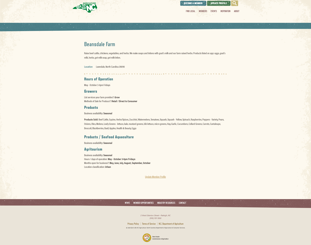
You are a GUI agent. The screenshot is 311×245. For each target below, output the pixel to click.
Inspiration (225, 11)
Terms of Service (149, 223)
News (127, 203)
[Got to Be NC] (85, 7)
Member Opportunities (143, 203)
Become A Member (193, 3)
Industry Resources (166, 203)
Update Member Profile (155, 176)
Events (214, 11)
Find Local (190, 11)
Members (203, 11)
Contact (182, 203)
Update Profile (219, 3)
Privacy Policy (133, 223)
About (236, 11)
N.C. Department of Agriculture (171, 223)
